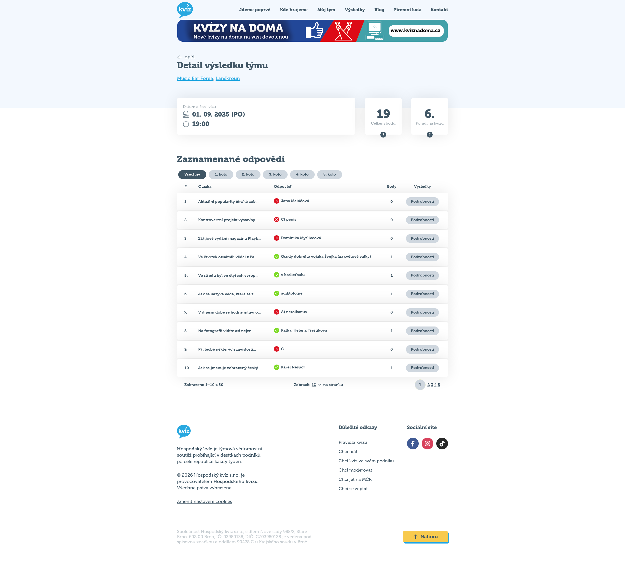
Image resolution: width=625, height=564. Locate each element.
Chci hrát (348, 451)
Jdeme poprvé (254, 9)
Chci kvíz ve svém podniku (366, 460)
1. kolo (221, 174)
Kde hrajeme (294, 9)
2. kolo (248, 174)
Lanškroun (228, 78)
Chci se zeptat (353, 488)
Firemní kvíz (407, 9)
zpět (189, 56)
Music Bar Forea (195, 78)
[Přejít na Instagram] (427, 443)
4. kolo (302, 174)
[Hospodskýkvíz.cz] (185, 10)
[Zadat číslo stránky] (420, 384)
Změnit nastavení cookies (204, 501)
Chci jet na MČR (355, 479)
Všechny (192, 174)
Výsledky (355, 9)
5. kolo (329, 174)
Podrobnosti (422, 201)
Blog (379, 9)
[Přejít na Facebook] (413, 443)
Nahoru (429, 536)
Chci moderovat (355, 470)
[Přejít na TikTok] (442, 443)
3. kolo (275, 174)
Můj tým (326, 9)
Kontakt (439, 9)
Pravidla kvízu (353, 442)
